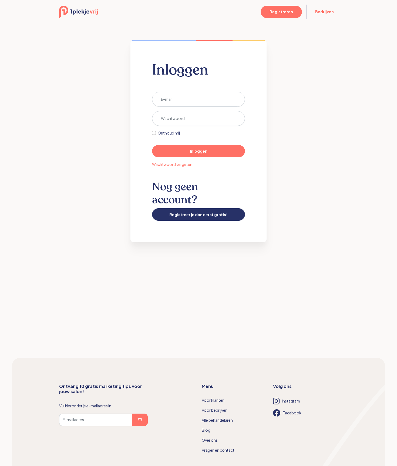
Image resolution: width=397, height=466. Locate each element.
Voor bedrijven (214, 410)
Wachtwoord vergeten (172, 164)
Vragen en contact (218, 450)
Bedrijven (324, 11)
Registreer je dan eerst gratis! (198, 214)
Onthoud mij (169, 132)
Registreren (281, 11)
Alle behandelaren (217, 420)
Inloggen (198, 151)
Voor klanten (213, 400)
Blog (206, 430)
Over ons (210, 440)
